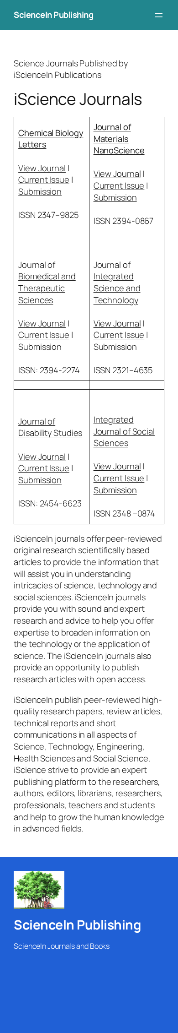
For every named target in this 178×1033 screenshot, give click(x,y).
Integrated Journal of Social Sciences (124, 431)
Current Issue (43, 179)
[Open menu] (158, 15)
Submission (40, 191)
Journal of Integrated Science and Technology (117, 282)
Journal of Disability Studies (50, 427)
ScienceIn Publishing (53, 14)
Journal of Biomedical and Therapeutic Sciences (47, 282)
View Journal (42, 168)
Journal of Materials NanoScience (119, 138)
